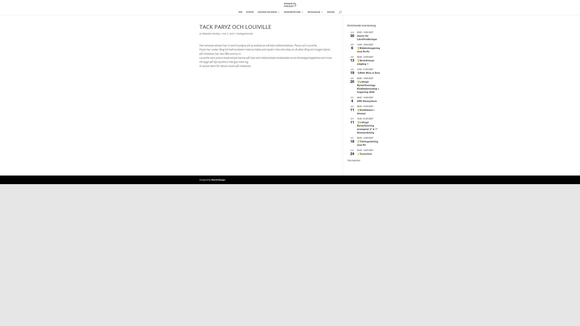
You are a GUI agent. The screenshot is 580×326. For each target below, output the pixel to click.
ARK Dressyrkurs (367, 100)
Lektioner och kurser (267, 12)
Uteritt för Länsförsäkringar (367, 37)
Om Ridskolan (314, 12)
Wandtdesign (218, 179)
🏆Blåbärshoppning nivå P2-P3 (368, 49)
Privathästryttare (292, 12)
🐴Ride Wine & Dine (368, 72)
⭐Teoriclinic (364, 153)
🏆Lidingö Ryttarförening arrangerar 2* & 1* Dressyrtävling (367, 127)
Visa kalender (353, 160)
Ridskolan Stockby (211, 33)
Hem (240, 12)
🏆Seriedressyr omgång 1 (365, 62)
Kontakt (331, 12)
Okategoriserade (245, 33)
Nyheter (250, 12)
